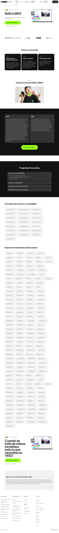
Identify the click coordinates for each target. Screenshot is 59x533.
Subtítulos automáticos (5, 506)
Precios (41, 1)
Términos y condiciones (40, 503)
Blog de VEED (26, 507)
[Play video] (29, 95)
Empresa (25, 501)
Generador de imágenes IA (17, 501)
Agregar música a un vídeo (6, 499)
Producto (10, 1)
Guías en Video (27, 513)
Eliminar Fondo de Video (16, 518)
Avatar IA (14, 499)
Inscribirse (55, 1)
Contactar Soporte (39, 507)
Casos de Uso (17, 2)
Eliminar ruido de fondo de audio (16, 510)
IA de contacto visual (16, 507)
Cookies (37, 505)
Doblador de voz (15, 520)
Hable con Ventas (33, 2)
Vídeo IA (14, 503)
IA (22, 1)
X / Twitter (38, 519)
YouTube (37, 515)
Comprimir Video (4, 512)
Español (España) (54, 529)
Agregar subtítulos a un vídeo (4, 502)
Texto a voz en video (16, 516)
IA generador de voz (16, 505)
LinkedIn (37, 517)
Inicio (6, 5)
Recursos (27, 1)
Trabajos (37, 499)
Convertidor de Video (5, 514)
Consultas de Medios (40, 509)
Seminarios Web (27, 511)
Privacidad (38, 501)
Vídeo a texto (3, 516)
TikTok (37, 523)
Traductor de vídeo (4, 518)
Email (37, 525)
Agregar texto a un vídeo (5, 504)
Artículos (25, 509)
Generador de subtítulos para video (5, 509)
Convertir (10, 5)
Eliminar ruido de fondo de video (16, 513)
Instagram (38, 521)
